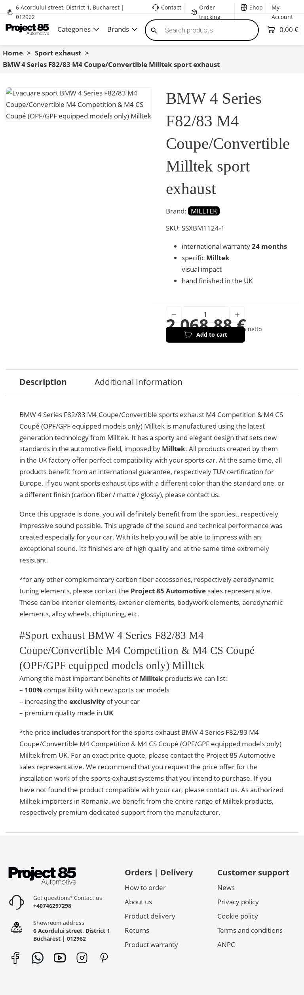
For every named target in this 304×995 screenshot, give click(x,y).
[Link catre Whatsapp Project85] (37, 958)
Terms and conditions (250, 930)
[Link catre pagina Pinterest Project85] (104, 958)
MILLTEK (204, 210)
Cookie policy (237, 916)
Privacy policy (238, 901)
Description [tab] (43, 381)
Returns (137, 930)
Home (13, 52)
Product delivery (150, 916)
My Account (282, 12)
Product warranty (151, 944)
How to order (145, 887)
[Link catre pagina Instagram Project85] (82, 958)
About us (138, 901)
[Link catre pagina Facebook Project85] (15, 958)
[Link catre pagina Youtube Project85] (59, 958)
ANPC (226, 944)
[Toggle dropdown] (96, 29)
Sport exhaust (58, 52)
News (226, 887)
